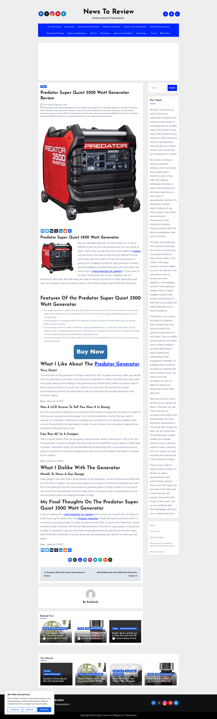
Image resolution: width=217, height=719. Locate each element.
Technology (141, 33)
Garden (47, 671)
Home (43, 86)
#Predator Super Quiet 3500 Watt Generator (111, 113)
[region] (29, 702)
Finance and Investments (135, 27)
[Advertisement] (109, 61)
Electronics (118, 671)
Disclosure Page (157, 537)
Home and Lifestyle (77, 33)
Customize (15, 710)
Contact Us (155, 531)
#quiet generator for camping (85, 116)
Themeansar (130, 715)
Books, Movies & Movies (88, 27)
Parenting (105, 33)
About (152, 525)
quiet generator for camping (107, 271)
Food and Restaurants (160, 27)
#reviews (108, 116)
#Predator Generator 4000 (56, 111)
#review (101, 116)
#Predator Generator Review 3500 (54, 113)
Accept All (44, 710)
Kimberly (50, 105)
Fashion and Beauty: (112, 27)
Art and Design (54, 27)
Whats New (165, 33)
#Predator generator (111, 108)
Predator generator (88, 518)
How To (93, 33)
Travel (154, 33)
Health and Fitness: (55, 33)
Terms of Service (157, 552)
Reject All (29, 710)
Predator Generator (116, 364)
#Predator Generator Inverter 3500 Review (85, 111)
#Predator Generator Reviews (81, 113)
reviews (137, 251)
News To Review (108, 12)
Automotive (70, 27)
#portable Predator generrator (89, 108)
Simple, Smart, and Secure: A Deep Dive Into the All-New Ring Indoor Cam (125, 635)
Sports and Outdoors (123, 33)
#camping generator (51, 108)
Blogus (117, 715)
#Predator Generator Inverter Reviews (118, 111)
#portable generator (68, 108)
